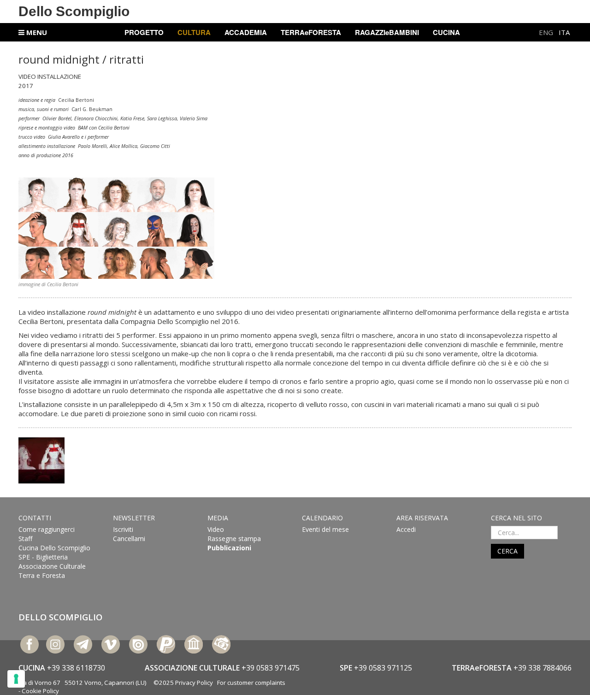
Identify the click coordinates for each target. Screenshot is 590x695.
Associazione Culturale (52, 566)
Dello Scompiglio (74, 11)
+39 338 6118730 (76, 668)
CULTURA (194, 32)
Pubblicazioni (229, 547)
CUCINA (446, 32)
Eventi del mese (325, 529)
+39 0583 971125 (383, 668)
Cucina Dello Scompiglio (54, 547)
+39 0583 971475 (271, 668)
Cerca (507, 551)
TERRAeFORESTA (311, 32)
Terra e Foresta (41, 575)
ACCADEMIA (245, 32)
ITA (564, 32)
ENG (547, 32)
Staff (25, 538)
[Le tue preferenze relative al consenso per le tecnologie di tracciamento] (16, 679)
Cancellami (129, 538)
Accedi (406, 529)
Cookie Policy (40, 691)
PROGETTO (144, 32)
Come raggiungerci (46, 529)
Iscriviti (123, 529)
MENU (35, 32)
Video (215, 529)
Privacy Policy (194, 682)
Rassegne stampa (234, 538)
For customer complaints (251, 682)
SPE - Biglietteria (43, 557)
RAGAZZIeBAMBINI (387, 32)
